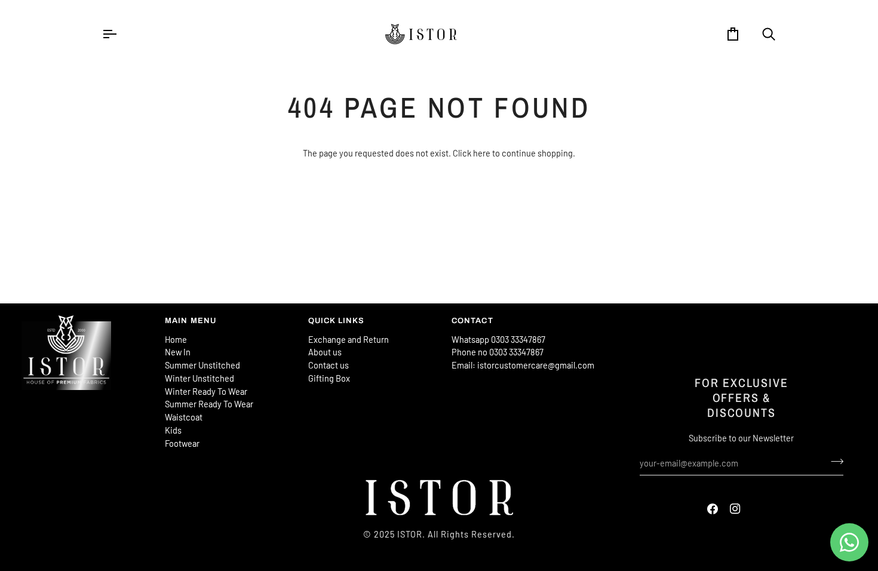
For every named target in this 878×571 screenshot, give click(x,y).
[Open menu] (120, 34)
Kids (173, 430)
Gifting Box (329, 378)
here (481, 153)
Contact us (328, 365)
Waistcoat (183, 417)
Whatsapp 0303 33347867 (498, 339)
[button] (87, 318)
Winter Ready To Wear (206, 391)
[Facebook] (712, 509)
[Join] (833, 461)
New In (178, 351)
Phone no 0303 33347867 (498, 351)
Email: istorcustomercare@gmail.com (523, 365)
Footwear (182, 443)
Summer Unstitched (202, 365)
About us (325, 351)
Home (176, 339)
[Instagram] (735, 509)
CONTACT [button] (472, 321)
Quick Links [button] (336, 321)
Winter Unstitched (199, 378)
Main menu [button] (191, 321)
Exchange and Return (348, 339)
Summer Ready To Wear (209, 403)
